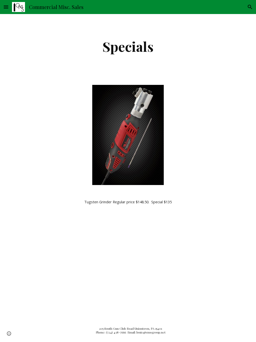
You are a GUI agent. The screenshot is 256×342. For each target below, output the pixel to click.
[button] (6, 7)
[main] (128, 46)
